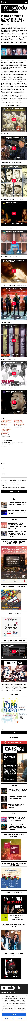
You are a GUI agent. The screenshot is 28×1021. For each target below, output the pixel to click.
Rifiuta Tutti (20, 1018)
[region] (14, 1007)
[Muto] (23, 657)
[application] (14, 651)
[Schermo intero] (25, 657)
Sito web (3, 474)
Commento (4, 446)
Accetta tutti (14, 1014)
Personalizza (7, 1018)
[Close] (26, 995)
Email (2, 468)
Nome (2, 463)
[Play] (2, 657)
